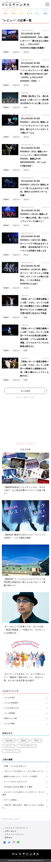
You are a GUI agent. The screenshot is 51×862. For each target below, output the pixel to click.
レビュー (8, 746)
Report (23, 740)
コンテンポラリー (26, 746)
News (36, 740)
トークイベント (11, 751)
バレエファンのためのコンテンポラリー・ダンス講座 (23, 793)
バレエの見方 (9, 697)
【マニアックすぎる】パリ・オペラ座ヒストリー (24, 771)
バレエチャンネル (6, 819)
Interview (9, 740)
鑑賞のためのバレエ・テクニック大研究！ (21, 776)
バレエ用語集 (9, 713)
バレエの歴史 (9, 724)
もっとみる (25, 391)
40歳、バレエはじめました (15, 766)
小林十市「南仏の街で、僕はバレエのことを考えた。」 (23, 806)
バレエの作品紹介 (11, 703)
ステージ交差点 (10, 800)
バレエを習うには (11, 708)
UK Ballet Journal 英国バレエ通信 (18, 787)
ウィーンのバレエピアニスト (16, 782)
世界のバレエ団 (10, 718)
